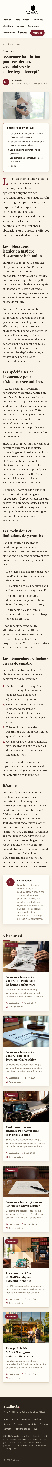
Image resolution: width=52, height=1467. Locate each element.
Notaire (20, 26)
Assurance (33, 26)
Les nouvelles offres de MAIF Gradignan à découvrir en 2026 (18, 1277)
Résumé (14, 166)
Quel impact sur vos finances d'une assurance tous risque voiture (22, 1130)
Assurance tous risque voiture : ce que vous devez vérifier (25, 1204)
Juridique (8, 26)
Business (38, 19)
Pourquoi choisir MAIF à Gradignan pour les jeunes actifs (19, 1352)
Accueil (7, 19)
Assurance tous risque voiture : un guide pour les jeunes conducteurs (20, 980)
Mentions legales (22, 1429)
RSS (35, 1429)
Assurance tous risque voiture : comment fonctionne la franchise (21, 1055)
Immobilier (9, 32)
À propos (22, 32)
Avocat (26, 19)
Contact (37, 32)
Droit (17, 19)
